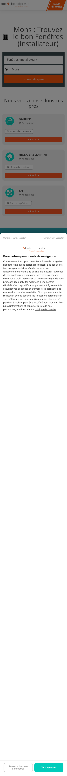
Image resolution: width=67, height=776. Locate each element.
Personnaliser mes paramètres (18, 767)
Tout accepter (48, 767)
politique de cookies (45, 309)
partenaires (32, 264)
